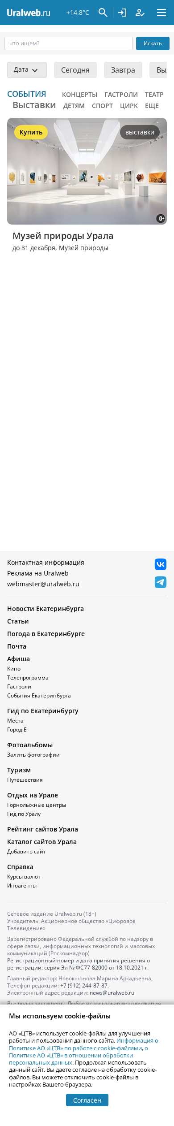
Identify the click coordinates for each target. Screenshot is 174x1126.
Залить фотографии (33, 754)
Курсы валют (24, 876)
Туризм (19, 770)
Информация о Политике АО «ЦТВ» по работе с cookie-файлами (83, 1044)
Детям (74, 105)
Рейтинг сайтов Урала (42, 829)
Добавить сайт (26, 851)
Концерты (79, 94)
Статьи (18, 621)
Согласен (87, 1100)
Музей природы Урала (63, 235)
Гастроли (121, 94)
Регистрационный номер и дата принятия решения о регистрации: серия (78, 964)
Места (15, 720)
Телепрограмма (28, 677)
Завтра (123, 70)
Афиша (18, 658)
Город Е (17, 729)
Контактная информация (45, 562)
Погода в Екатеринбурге (46, 633)
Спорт (102, 105)
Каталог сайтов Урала (42, 841)
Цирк (129, 105)
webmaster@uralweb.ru (43, 584)
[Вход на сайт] (122, 13)
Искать (153, 43)
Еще (152, 105)
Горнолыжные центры (36, 805)
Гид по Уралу (24, 814)
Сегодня (75, 70)
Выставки (34, 105)
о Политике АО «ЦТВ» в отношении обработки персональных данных (78, 1055)
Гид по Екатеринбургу (43, 710)
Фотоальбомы (30, 745)
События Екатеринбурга (39, 695)
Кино (14, 668)
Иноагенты (22, 885)
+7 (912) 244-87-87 (84, 985)
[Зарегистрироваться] (140, 13)
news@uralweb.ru (112, 992)
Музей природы (83, 247)
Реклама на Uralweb (38, 573)
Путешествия (25, 780)
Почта (16, 646)
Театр (154, 94)
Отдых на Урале (32, 795)
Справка (20, 866)
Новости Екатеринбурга (45, 608)
